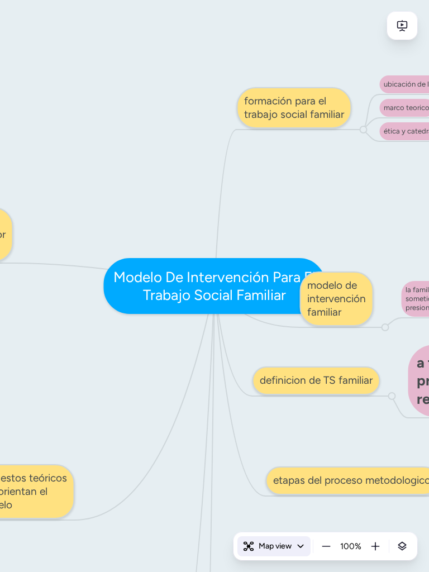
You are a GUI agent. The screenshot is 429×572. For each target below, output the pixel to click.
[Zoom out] (326, 546)
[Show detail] (402, 546)
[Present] (402, 26)
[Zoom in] (375, 546)
